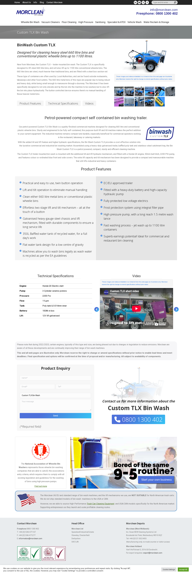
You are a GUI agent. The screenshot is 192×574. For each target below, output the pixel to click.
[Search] (175, 2)
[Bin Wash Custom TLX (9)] (170, 91)
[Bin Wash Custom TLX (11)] (119, 101)
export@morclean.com (152, 553)
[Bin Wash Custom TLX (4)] (119, 91)
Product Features (30, 103)
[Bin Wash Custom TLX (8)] (160, 91)
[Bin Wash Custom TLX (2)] (149, 101)
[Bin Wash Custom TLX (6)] (139, 91)
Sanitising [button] (100, 22)
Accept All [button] (183, 569)
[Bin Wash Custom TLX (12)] (129, 101)
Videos (89, 103)
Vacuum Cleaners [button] (50, 22)
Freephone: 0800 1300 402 (157, 13)
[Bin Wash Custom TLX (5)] (129, 91)
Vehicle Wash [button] (134, 22)
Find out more (40, 486)
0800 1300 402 (141, 419)
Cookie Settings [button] (169, 569)
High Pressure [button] (85, 22)
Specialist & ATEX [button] (116, 22)
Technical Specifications (63, 103)
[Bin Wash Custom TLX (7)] (149, 91)
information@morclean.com (30, 538)
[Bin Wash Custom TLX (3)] (160, 101)
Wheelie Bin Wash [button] (30, 22)
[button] (96, 309)
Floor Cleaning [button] (69, 22)
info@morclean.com (164, 9)
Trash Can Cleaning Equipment (100, 503)
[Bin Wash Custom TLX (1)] (139, 101)
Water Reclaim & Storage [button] (156, 22)
